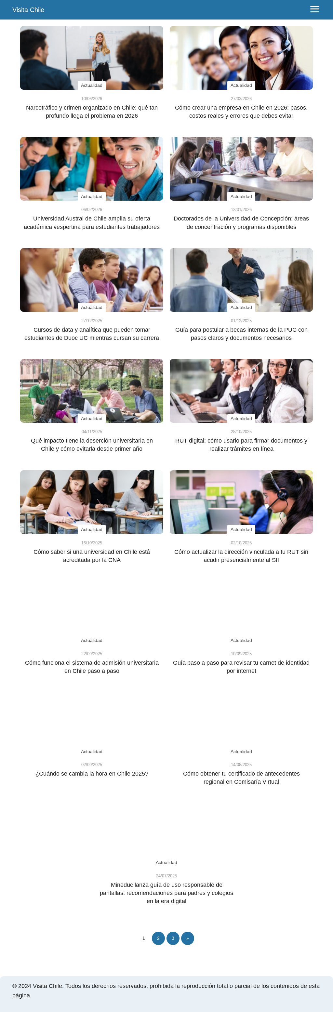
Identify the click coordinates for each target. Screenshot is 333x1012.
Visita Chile (28, 9)
